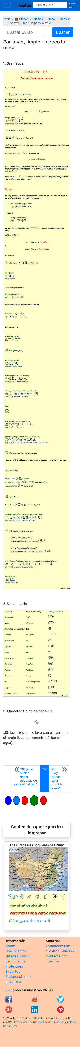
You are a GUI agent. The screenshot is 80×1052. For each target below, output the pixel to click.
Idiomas (38, 19)
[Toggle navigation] (7, 5)
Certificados (15, 961)
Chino (51, 19)
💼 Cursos (21, 19)
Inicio (7, 19)
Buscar (63, 32)
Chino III (64, 19)
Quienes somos (17, 956)
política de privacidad (51, 1022)
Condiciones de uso (26, 1022)
